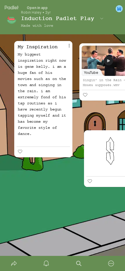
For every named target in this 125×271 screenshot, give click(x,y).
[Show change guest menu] (119, 9)
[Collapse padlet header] (101, 18)
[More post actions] (65, 48)
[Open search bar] (79, 263)
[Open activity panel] (46, 263)
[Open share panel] (14, 263)
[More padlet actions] (111, 263)
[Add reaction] (89, 181)
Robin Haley (31, 12)
